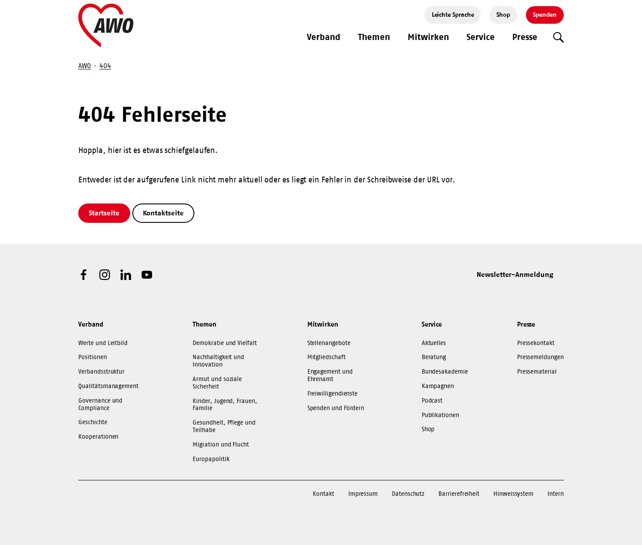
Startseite (104, 213)
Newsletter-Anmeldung (515, 274)
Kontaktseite (163, 213)
